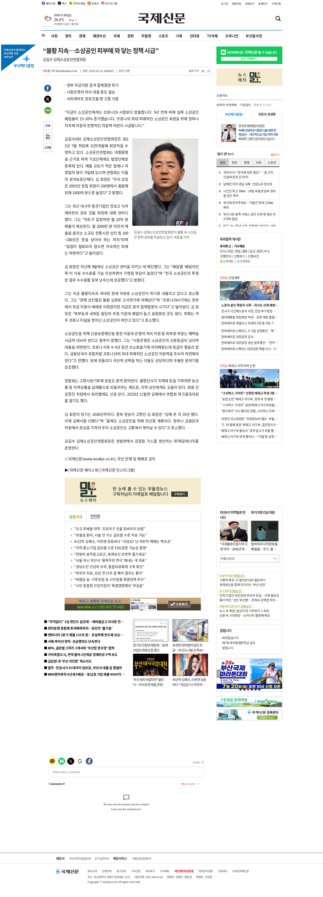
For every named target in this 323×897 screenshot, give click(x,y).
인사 (222, 251)
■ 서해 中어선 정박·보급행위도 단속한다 (72, 641)
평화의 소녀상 (262, 104)
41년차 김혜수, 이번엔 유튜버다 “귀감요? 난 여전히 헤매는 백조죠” (123, 541)
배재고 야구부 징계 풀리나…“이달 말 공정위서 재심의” (255, 436)
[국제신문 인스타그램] (117, 470)
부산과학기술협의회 (80, 858)
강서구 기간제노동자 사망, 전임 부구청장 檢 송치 (251, 311)
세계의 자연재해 (226, 104)
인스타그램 (111, 3)
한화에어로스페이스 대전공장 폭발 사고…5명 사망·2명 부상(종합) (263, 348)
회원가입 (236, 3)
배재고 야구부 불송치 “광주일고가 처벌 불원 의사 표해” (255, 430)
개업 (237, 251)
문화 (130, 35)
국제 (116, 35)
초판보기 (263, 3)
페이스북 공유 (48, 89)
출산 (252, 251)
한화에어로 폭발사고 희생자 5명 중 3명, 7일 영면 (251, 323)
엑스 (64, 3)
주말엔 (146, 35)
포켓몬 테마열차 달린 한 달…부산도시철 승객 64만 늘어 (188, 650)
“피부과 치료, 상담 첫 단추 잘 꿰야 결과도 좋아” (108, 573)
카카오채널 (79, 3)
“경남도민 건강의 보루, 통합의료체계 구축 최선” (109, 566)
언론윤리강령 (205, 871)
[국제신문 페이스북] (84, 470)
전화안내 (106, 871)
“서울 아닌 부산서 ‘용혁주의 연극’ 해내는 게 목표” (110, 560)
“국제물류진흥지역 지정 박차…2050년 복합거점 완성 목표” (233, 549)
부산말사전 (254, 35)
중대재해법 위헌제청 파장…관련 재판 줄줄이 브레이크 (255, 317)
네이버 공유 (48, 111)
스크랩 (48, 148)
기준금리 (245, 104)
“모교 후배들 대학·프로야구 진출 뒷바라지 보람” (109, 528)
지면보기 (249, 3)
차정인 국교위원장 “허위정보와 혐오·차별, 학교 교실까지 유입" (261, 418)
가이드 (227, 261)
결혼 (245, 251)
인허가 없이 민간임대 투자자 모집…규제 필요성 (249, 595)
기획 (179, 35)
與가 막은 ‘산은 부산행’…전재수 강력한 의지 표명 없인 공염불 (258, 600)
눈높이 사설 (232, 576)
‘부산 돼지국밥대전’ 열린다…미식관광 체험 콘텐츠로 (149, 684)
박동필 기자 (49, 71)
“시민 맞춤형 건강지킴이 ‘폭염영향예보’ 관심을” (109, 585)
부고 (267, 251)
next (280, 674)
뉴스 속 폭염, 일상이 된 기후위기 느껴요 (244, 610)
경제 (82, 35)
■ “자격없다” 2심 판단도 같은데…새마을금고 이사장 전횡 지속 (87, 621)
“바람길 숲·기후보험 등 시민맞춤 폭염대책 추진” (109, 579)
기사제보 (164, 871)
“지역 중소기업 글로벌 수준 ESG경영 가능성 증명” (110, 547)
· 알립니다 (226, 648)
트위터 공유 (48, 100)
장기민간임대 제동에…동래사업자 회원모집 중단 (150, 647)
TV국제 (212, 35)
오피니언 (231, 35)
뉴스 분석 (230, 591)
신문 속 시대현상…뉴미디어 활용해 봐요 (245, 615)
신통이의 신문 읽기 (236, 606)
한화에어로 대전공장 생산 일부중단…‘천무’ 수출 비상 (254, 342)
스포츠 (163, 35)
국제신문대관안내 (141, 858)
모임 (230, 251)
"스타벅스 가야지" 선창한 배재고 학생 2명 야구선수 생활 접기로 (261, 393)
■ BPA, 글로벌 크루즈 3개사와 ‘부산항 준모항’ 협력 (79, 648)
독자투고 (150, 871)
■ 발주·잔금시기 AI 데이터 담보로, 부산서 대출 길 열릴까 (83, 667)
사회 (54, 35)
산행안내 (225, 256)
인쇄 (48, 126)
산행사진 (253, 256)
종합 (222, 162)
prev (219, 674)
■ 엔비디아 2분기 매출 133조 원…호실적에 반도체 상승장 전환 (87, 634)
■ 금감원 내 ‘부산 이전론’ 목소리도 (68, 661)
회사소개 (92, 871)
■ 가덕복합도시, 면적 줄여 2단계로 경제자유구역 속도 (81, 654)
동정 (259, 251)
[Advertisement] (249, 475)
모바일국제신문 (240, 871)
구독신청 (276, 3)
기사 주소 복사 (48, 137)
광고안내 (121, 871)
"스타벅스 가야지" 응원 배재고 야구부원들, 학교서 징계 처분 (259, 405)
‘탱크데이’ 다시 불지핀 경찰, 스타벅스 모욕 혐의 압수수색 (257, 411)
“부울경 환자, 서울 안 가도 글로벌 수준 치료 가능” (110, 535)
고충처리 (222, 871)
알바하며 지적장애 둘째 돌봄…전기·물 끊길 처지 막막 (264, 549)
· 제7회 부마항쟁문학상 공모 (237, 642)
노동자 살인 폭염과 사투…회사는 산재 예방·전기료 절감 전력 (259, 305)
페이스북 (50, 3)
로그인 (224, 3)
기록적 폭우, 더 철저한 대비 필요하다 (243, 580)
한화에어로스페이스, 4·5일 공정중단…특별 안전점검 (254, 330)
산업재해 (230, 277)
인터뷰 (195, 35)
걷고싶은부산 (102, 858)
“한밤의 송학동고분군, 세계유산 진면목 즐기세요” (110, 554)
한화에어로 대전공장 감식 (237, 336)
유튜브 (95, 3)
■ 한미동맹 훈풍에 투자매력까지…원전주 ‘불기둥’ (78, 628)
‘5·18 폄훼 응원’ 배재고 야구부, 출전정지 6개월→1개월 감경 (259, 424)
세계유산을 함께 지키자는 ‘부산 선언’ (243, 584)
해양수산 (99, 35)
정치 (68, 35)
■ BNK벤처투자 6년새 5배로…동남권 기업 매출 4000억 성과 (86, 674)
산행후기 (239, 256)
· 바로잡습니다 (229, 637)
